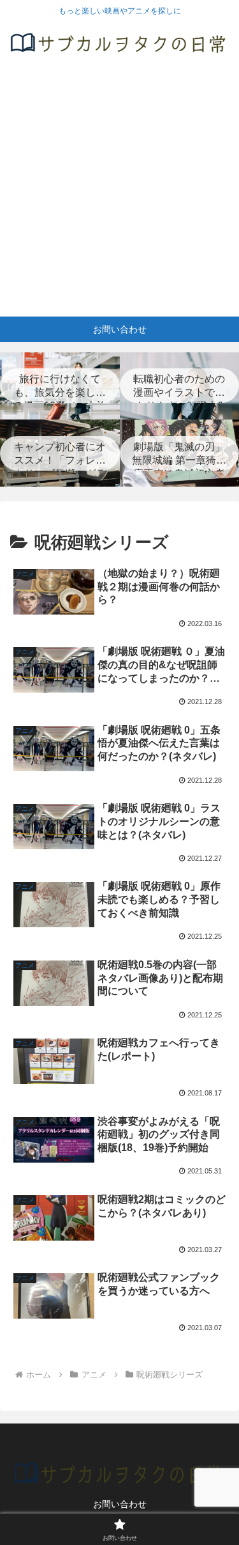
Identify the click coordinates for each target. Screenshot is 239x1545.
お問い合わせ (120, 1504)
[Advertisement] (119, 190)
